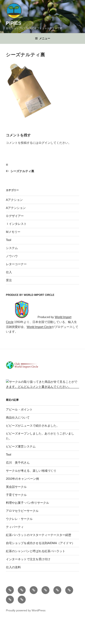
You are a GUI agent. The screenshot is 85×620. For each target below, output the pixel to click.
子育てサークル (16, 494)
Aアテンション (16, 207)
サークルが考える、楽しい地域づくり (31, 470)
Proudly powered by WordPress (25, 610)
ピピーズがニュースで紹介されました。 (32, 425)
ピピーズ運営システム (21, 446)
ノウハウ (12, 256)
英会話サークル (16, 486)
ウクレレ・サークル (19, 518)
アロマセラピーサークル (22, 510)
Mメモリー (13, 231)
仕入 (9, 272)
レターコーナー (16, 264)
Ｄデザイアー (15, 216)
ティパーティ (15, 527)
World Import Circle (39, 326)
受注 (9, 280)
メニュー (44, 38)
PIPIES (13, 23)
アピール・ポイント (19, 409)
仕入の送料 (13, 567)
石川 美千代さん (18, 462)
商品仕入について (18, 417)
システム (12, 248)
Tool (8, 240)
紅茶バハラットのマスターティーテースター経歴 (38, 535)
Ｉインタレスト (16, 223)
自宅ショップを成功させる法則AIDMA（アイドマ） (40, 543)
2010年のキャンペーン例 (22, 478)
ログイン (44, 142)
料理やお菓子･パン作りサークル (27, 502)
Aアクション (14, 199)
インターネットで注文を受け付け (28, 559)
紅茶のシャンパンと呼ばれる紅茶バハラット (35, 551)
